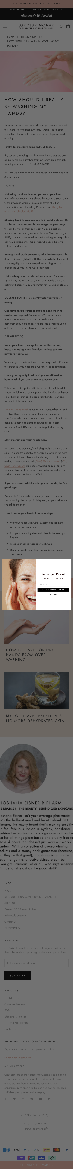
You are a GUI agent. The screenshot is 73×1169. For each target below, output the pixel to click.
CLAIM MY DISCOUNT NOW (53, 590)
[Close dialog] (69, 561)
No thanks (53, 595)
